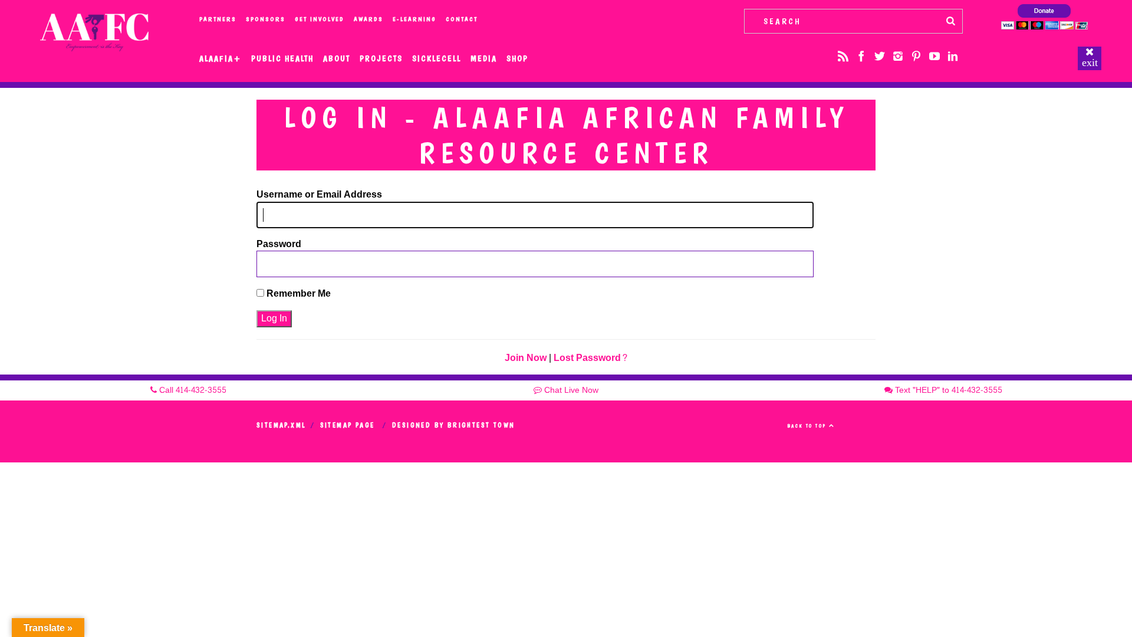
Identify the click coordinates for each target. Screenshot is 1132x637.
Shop (517, 58)
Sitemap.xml (280, 425)
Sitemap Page (347, 425)
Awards (368, 19)
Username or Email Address (319, 195)
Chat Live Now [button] (570, 390)
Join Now (526, 357)
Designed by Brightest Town (453, 425)
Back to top (808, 426)
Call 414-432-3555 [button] (191, 390)
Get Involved (319, 19)
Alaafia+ (220, 58)
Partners (217, 19)
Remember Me (297, 294)
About (336, 58)
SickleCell (436, 58)
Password (278, 244)
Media (483, 58)
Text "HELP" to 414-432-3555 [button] (947, 390)
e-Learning (414, 19)
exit (1090, 62)
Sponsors (265, 19)
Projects (381, 58)
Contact (462, 19)
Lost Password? (591, 357)
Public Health (282, 58)
